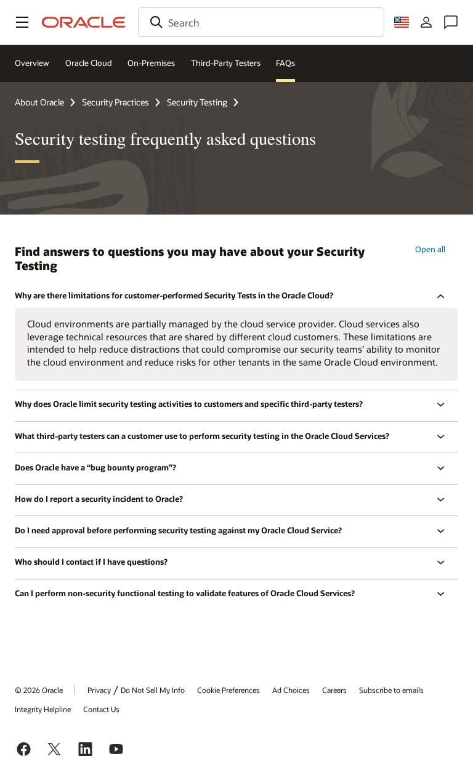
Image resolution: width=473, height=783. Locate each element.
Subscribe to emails (391, 690)
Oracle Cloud (88, 63)
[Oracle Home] (83, 22)
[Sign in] (426, 22)
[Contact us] (450, 22)
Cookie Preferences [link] (228, 690)
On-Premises (151, 63)
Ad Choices (291, 690)
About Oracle (39, 102)
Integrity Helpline (43, 709)
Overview (32, 63)
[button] (22, 22)
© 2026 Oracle (39, 690)
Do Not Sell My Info (153, 690)
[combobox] (261, 22)
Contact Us (101, 709)
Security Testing (197, 102)
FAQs (285, 63)
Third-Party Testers (226, 63)
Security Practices (115, 102)
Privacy (99, 690)
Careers (334, 690)
